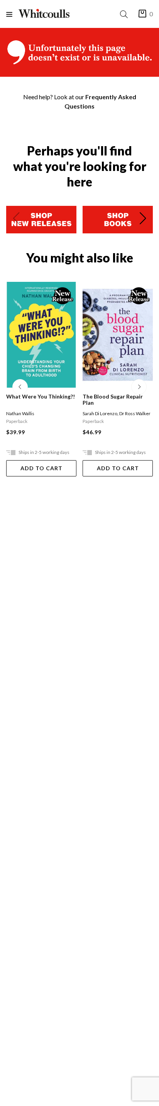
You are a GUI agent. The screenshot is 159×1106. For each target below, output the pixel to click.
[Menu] (12, 14)
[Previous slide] (16, 219)
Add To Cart (41, 468)
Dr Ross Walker (135, 413)
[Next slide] (142, 219)
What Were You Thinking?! (40, 396)
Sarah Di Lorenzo (100, 413)
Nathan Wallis (20, 413)
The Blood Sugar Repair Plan (113, 399)
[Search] (125, 14)
